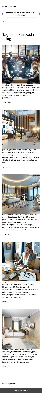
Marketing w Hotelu (9, 6)
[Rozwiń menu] (3, 21)
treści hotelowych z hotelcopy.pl (21, 13)
